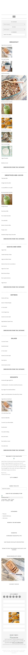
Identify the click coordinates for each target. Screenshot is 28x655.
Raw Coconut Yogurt (5, 144)
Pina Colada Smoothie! (6, 215)
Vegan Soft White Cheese (6, 259)
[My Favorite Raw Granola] (6, 142)
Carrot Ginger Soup (5, 312)
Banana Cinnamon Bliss (6, 225)
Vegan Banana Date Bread (6, 45)
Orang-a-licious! (4, 206)
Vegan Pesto (3, 250)
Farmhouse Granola (5, 73)
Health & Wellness (7, 516)
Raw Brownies (4, 427)
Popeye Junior (4, 229)
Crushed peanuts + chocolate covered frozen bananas (11, 385)
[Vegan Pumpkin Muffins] (6, 128)
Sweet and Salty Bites (5, 417)
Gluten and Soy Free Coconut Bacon (8, 264)
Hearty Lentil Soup (4, 298)
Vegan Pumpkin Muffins (6, 116)
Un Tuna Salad (4, 307)
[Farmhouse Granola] (14, 99)
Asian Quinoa (4, 326)
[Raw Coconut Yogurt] (6, 156)
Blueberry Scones (4, 163)
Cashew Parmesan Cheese (6, 254)
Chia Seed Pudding (5, 59)
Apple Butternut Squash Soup (7, 321)
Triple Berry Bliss (4, 178)
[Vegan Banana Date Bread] (6, 57)
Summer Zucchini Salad (6, 316)
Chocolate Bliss (4, 220)
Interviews (5, 518)
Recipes (4, 513)
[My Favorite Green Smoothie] (6, 114)
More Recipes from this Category (14, 167)
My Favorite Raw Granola (6, 130)
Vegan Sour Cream (5, 268)
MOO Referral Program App (20, 644)
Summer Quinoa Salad (5, 365)
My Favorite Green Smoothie (6, 101)
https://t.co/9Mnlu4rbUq (17, 642)
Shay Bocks (22, 650)
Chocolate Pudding (5, 431)
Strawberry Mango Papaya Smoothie (8, 234)
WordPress (14, 652)
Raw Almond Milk (4, 211)
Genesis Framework (14, 651)
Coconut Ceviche (4, 341)
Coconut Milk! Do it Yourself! (6, 187)
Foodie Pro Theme (15, 650)
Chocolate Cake (4, 446)
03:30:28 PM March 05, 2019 (8, 644)
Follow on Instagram (15, 528)
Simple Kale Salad (4, 346)
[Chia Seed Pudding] (6, 71)
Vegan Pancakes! (4, 158)
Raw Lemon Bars (4, 436)
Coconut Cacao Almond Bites (7, 422)
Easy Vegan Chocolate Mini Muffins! (8, 389)
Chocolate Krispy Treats (6, 413)
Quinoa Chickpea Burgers (6, 302)
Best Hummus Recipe (5, 273)
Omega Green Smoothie (6, 183)
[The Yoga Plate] (14, 637)
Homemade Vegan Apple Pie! (7, 380)
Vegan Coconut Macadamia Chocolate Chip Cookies (11, 394)
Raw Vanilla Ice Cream (5, 441)
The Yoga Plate (14, 7)
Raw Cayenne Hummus (5, 278)
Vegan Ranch (4, 282)
